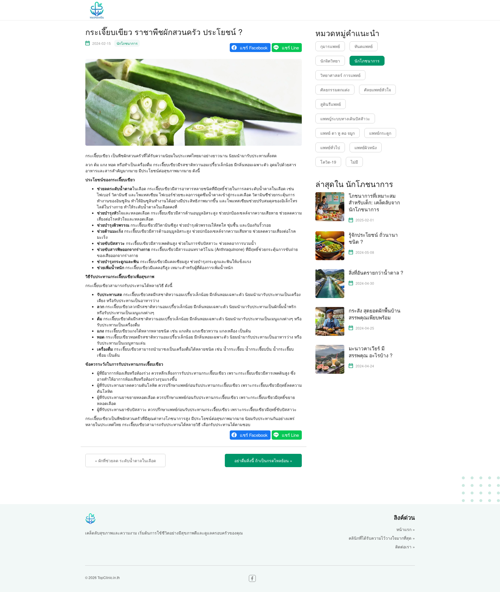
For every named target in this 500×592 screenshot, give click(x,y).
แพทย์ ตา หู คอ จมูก (337, 133)
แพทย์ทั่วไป (330, 147)
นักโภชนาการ (127, 43)
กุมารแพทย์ (330, 46)
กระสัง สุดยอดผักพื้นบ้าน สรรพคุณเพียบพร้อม (374, 314)
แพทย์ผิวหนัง (365, 147)
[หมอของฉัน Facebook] (252, 578)
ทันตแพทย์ (363, 46)
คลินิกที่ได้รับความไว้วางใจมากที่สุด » (382, 538)
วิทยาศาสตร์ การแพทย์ (340, 75)
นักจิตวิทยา (330, 61)
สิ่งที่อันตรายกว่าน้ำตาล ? (376, 272)
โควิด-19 (328, 162)
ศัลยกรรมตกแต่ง (335, 89)
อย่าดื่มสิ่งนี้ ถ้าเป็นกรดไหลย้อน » (263, 460)
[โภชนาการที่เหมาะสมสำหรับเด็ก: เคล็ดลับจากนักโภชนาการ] (329, 206)
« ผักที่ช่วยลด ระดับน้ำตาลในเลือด (125, 460)
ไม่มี (354, 162)
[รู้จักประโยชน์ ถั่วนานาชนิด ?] (329, 245)
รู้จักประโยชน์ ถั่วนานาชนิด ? (373, 238)
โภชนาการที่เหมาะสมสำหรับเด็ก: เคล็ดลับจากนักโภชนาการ (374, 202)
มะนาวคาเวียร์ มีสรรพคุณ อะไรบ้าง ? (370, 352)
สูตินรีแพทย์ (330, 104)
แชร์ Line (290, 48)
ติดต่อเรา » (405, 547)
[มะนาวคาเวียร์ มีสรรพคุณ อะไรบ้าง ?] (329, 359)
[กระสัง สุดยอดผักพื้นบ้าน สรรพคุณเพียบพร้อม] (329, 321)
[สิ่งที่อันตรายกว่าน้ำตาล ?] (329, 283)
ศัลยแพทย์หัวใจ (377, 89)
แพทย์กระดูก (380, 133)
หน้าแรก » (405, 529)
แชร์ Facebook (254, 48)
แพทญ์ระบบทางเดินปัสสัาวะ (345, 118)
